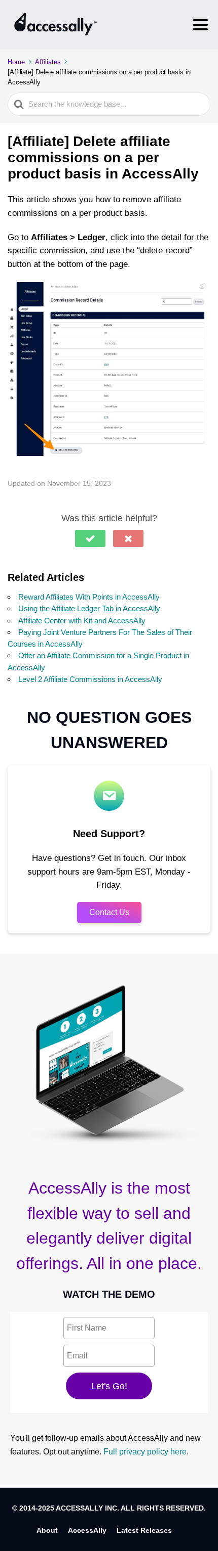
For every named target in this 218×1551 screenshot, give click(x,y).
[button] (90, 538)
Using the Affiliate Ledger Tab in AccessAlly (89, 608)
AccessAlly (87, 1530)
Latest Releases (144, 1530)
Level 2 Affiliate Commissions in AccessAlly (90, 679)
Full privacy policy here (145, 1451)
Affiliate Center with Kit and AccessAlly (82, 620)
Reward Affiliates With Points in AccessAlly (89, 596)
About (47, 1530)
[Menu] (200, 24)
